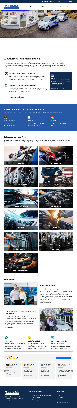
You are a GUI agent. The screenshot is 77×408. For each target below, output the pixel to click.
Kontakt (69, 7)
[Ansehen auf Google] (7, 365)
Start (31, 7)
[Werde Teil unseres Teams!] (52, 75)
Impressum (60, 399)
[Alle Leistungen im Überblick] (7, 97)
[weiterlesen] (5, 327)
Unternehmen (54, 7)
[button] (5, 371)
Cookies (59, 395)
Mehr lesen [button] (8, 372)
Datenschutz (60, 397)
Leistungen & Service (42, 7)
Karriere (62, 7)
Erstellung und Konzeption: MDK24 (64, 402)
